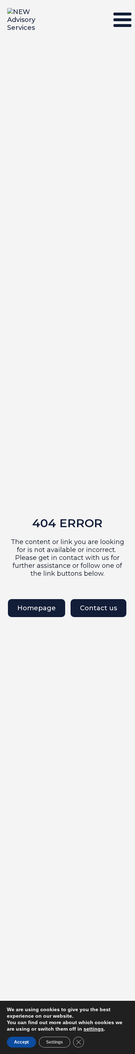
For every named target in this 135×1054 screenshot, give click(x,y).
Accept (21, 1042)
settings (94, 1029)
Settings (54, 1042)
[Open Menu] (122, 20)
